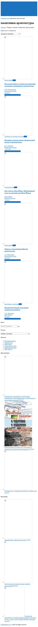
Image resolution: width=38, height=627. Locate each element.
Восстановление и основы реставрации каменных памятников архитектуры (20, 85)
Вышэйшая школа (10, 341)
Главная (3, 27)
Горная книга (8, 342)
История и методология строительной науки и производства (19, 141)
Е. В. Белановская (10, 89)
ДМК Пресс (8, 344)
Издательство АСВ (10, 91)
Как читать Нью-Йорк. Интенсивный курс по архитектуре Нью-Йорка (19, 192)
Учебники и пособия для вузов (14, 136)
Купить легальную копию (12, 95)
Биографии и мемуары (11, 304)
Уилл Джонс (8, 196)
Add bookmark (12, 2)
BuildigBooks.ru (5, 624)
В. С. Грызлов (8, 146)
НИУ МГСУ (8, 315)
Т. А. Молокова (9, 313)
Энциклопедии (9, 187)
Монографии (8, 80)
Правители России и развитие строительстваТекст (16, 309)
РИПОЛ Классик (9, 198)
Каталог (7, 15)
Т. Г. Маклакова (9, 254)
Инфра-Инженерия (10, 147)
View (14, 80)
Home (2, 18)
